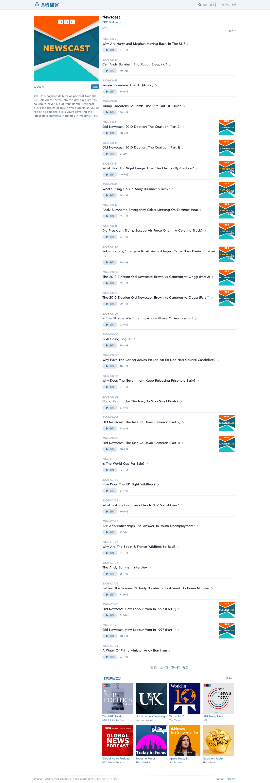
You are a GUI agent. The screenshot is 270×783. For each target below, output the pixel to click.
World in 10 (176, 716)
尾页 (185, 668)
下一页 (175, 668)
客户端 (225, 4)
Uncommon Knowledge (151, 716)
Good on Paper (213, 758)
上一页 (164, 668)
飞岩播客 (47, 5)
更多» (229, 678)
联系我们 (220, 779)
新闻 (104, 27)
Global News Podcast (116, 758)
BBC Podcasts (111, 22)
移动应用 (231, 779)
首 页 (153, 668)
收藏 (95, 87)
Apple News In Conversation (178, 758)
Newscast (66, 85)
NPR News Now (213, 716)
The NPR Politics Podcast (113, 716)
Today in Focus (146, 758)
